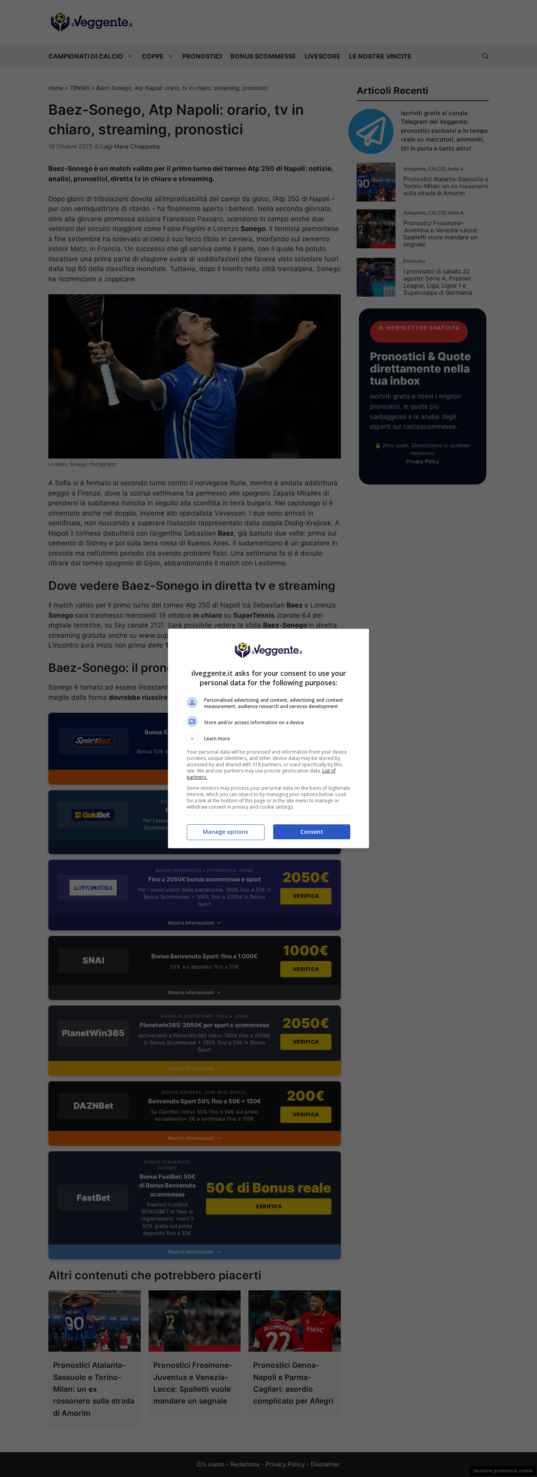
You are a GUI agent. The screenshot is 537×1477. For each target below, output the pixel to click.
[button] (268, 738)
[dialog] (268, 738)
